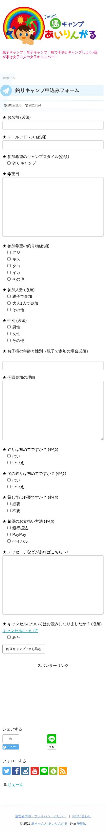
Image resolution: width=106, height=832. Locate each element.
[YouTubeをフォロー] (35, 771)
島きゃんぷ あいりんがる (49, 823)
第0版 (81, 823)
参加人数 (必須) (20, 290)
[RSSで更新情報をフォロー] (63, 771)
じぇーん (15, 784)
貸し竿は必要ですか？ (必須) (32, 497)
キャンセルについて (20, 631)
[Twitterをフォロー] (6, 771)
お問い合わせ (81, 816)
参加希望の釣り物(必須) (27, 246)
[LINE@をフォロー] (44, 771)
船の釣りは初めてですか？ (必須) (36, 473)
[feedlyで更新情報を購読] (53, 771)
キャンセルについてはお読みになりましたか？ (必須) (54, 624)
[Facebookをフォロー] (16, 771)
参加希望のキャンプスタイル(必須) (37, 157)
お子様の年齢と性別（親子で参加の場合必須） (48, 351)
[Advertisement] (53, 692)
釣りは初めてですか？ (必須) (32, 449)
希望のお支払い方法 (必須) (30, 521)
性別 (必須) (16, 320)
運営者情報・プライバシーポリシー (40, 816)
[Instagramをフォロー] (25, 771)
